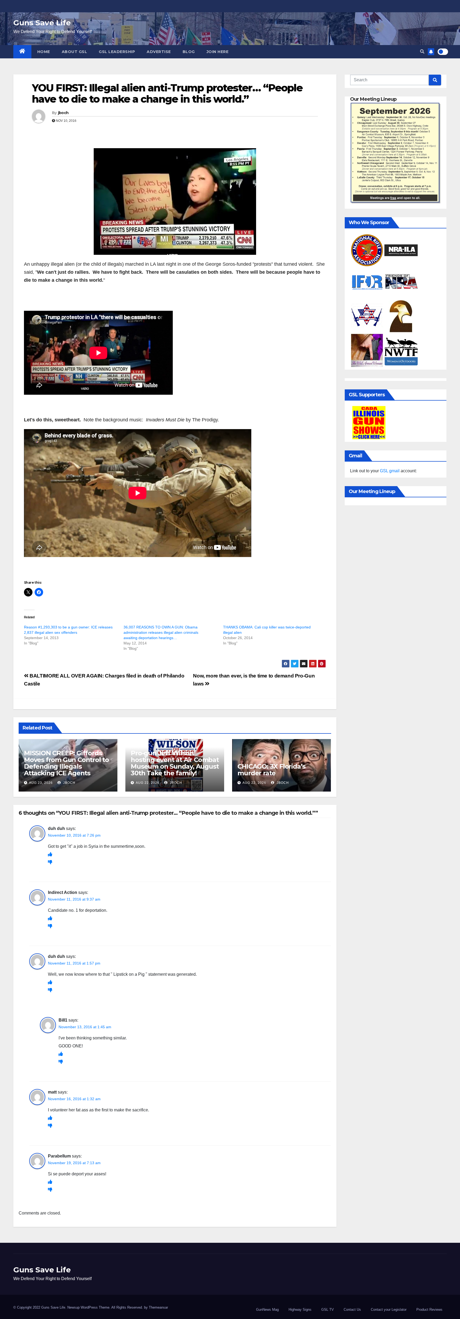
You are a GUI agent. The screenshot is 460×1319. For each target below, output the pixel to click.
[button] (422, 51)
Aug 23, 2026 (41, 783)
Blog (189, 51)
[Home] (22, 51)
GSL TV (327, 1310)
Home (43, 51)
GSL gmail (390, 471)
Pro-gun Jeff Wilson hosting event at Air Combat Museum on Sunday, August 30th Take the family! (175, 763)
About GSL (74, 51)
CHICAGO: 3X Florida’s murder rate (271, 770)
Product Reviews (429, 1310)
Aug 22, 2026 (147, 783)
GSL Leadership (117, 51)
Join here (218, 51)
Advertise (159, 51)
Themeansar (158, 1307)
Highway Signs (300, 1310)
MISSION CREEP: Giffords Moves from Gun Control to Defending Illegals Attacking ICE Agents (66, 763)
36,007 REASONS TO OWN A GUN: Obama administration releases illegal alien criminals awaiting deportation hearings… (161, 632)
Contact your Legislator (388, 1310)
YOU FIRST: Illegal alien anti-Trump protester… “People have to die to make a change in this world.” (167, 93)
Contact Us (352, 1310)
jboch (63, 112)
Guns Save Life (42, 22)
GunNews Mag (267, 1310)
